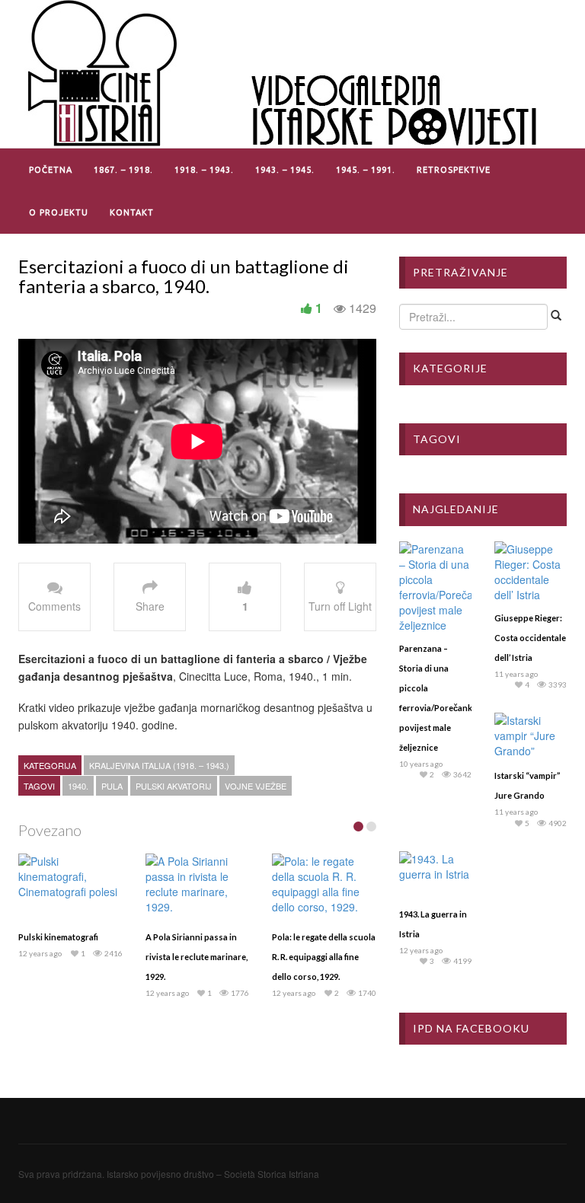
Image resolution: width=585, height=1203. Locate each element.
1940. (78, 786)
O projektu (58, 212)
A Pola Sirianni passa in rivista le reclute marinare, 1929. (196, 956)
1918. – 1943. (204, 169)
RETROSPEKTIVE (454, 169)
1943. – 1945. (285, 169)
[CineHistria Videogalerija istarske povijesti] (284, 72)
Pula (112, 786)
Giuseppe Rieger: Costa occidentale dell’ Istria (530, 637)
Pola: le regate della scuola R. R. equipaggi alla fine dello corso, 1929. (324, 956)
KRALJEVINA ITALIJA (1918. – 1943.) (159, 765)
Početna (50, 169)
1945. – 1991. (365, 169)
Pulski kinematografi (58, 937)
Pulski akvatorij (174, 786)
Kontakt (132, 212)
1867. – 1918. (123, 169)
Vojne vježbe (255, 786)
